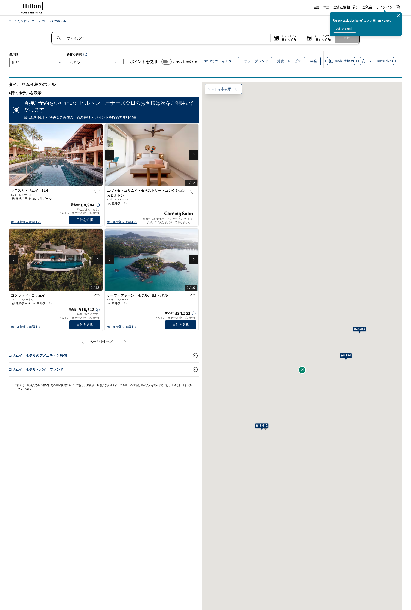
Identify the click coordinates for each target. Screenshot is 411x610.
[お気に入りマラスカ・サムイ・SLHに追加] (97, 191)
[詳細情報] (97, 205)
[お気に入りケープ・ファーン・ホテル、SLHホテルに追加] (192, 296)
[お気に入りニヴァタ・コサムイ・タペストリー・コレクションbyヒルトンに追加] (192, 191)
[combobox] (161, 38)
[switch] (166, 61)
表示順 (13, 54)
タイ (34, 21)
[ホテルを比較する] (166, 62)
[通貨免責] (85, 54)
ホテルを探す (18, 21)
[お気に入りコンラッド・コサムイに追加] (97, 296)
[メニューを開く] (14, 7)
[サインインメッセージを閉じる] (399, 15)
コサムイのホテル (54, 21)
